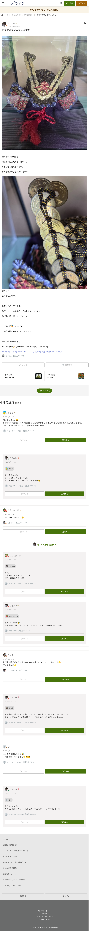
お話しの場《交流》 (10, 856)
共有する (68, 364)
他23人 (15, 356)
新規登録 (69, 3)
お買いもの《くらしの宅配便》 (14, 879)
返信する (65, 440)
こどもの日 (7, 352)
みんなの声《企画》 (10, 868)
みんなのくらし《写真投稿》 (22, 15)
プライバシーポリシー (44, 911)
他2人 (27, 722)
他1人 (25, 431)
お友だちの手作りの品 (54, 352)
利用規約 (44, 914)
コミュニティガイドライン (44, 917)
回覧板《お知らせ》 (10, 845)
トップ (5, 15)
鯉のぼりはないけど (19, 352)
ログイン (81, 3)
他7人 (18, 670)
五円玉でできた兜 (39, 352)
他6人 (25, 762)
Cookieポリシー (45, 919)
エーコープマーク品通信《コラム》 (16, 850)
